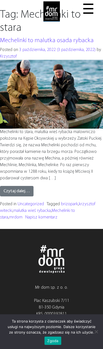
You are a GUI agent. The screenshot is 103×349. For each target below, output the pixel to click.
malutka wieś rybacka (32, 211)
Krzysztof (8, 56)
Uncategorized (31, 204)
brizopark (69, 204)
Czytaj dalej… (17, 191)
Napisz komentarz (41, 217)
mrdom (16, 217)
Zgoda (52, 341)
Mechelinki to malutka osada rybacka (47, 40)
